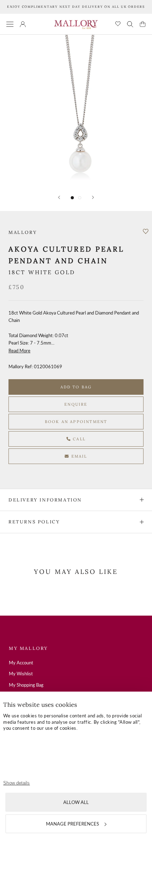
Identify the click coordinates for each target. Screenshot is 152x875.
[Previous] (59, 197)
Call (78, 438)
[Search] (130, 24)
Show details (16, 783)
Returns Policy (34, 522)
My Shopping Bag (26, 685)
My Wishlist (21, 673)
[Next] (93, 197)
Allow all (76, 802)
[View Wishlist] (118, 24)
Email (78, 456)
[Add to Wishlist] (145, 231)
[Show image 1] (72, 197)
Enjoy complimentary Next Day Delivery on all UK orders (76, 6)
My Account (21, 662)
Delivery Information (45, 500)
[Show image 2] (79, 197)
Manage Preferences (72, 824)
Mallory (22, 232)
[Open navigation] (9, 24)
